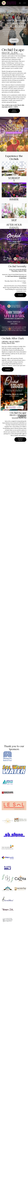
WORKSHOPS (14, 179)
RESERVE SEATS (20, 439)
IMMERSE (14, 199)
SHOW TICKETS (14, 110)
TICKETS (14, 40)
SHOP (14, 220)
